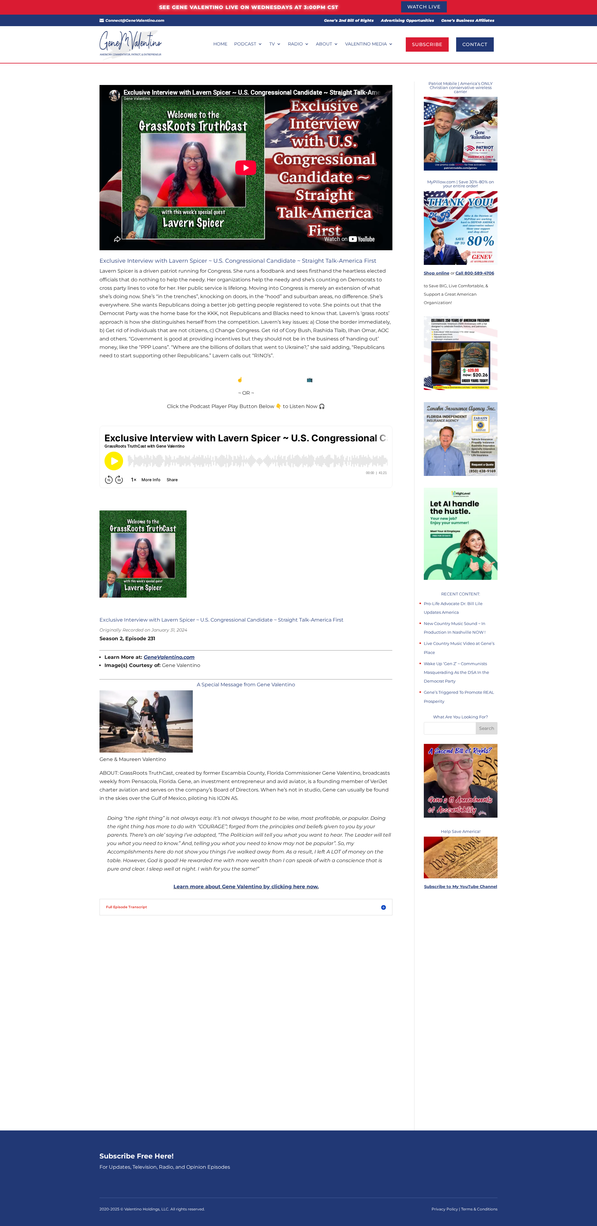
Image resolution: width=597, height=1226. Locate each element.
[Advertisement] (460, 1010)
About (324, 44)
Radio (295, 44)
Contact (475, 44)
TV (272, 44)
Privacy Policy (445, 1209)
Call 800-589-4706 (475, 272)
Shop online (436, 272)
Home (220, 44)
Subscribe (427, 44)
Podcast (245, 44)
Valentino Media (366, 44)
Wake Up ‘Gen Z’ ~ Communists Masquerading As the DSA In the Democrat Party (456, 672)
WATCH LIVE (424, 7)
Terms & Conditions (479, 1209)
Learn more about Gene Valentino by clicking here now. (246, 887)
